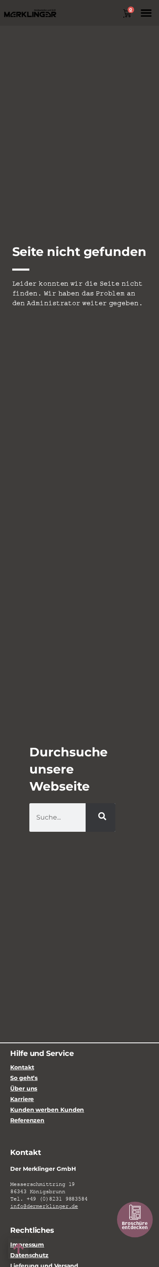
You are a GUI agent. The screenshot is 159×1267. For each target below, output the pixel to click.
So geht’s (24, 1078)
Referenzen (27, 1120)
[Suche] (100, 817)
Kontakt (22, 1067)
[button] (146, 13)
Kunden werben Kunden (47, 1109)
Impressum (27, 1244)
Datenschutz (29, 1255)
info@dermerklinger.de (44, 1206)
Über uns (23, 1088)
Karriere (22, 1099)
